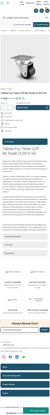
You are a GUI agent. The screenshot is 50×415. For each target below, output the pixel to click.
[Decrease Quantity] (2, 107)
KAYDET (44, 330)
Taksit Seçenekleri (12, 236)
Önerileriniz (9, 253)
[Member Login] (41, 11)
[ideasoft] (11, 413)
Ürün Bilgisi (9, 141)
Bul (46, 18)
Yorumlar (8, 244)
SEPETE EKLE (22, 107)
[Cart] (47, 11)
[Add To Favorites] (25, 127)
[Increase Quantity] (13, 107)
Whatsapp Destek (37, 410)
